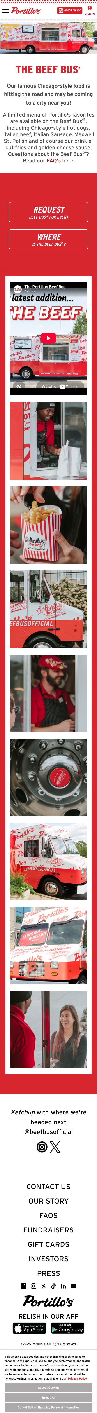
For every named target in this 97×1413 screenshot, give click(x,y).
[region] (48, 1381)
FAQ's (54, 160)
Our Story (48, 1201)
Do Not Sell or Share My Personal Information (48, 1407)
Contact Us (48, 1186)
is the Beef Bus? (48, 239)
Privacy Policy (77, 1378)
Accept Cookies (48, 1387)
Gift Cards (48, 1244)
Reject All (48, 1397)
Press (48, 1273)
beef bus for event (48, 212)
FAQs (48, 1215)
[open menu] (5, 11)
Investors (49, 1258)
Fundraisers (48, 1229)
